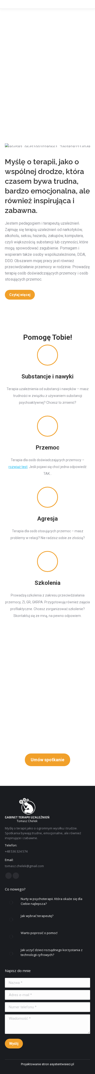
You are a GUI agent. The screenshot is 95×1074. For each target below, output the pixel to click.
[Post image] (11, 902)
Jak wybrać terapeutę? (37, 916)
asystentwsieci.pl (62, 1064)
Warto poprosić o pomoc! (39, 933)
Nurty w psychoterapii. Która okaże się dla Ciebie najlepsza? (51, 901)
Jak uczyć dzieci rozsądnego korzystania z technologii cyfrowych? (52, 952)
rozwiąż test (18, 467)
